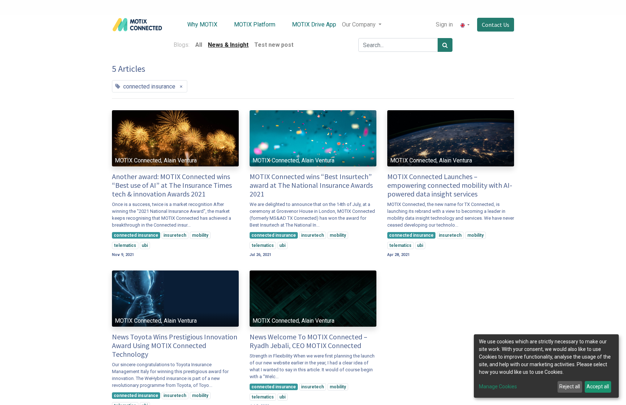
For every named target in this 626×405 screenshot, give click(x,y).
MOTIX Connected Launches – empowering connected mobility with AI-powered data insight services (449, 185)
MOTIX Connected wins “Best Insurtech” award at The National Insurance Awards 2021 (311, 185)
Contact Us (495, 24)
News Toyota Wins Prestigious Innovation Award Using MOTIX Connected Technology (174, 345)
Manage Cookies (498, 386)
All (198, 44)
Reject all (569, 386)
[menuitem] (197, 24)
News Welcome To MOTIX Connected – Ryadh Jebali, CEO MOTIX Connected (308, 341)
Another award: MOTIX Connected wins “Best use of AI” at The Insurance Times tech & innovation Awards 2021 (172, 185)
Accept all (598, 386)
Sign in (444, 24)
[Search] (445, 45)
